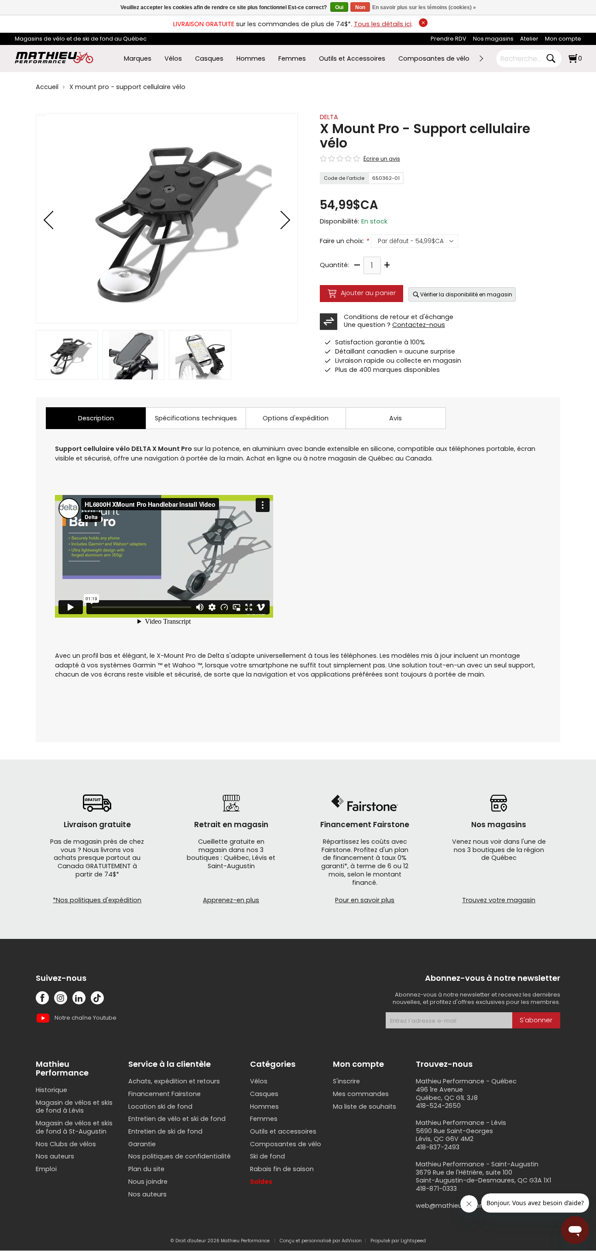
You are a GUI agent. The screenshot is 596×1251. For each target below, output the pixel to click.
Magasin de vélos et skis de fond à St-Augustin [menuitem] (74, 1127)
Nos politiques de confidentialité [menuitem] (179, 1156)
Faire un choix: (344, 241)
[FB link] (42, 997)
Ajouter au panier (368, 293)
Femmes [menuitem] (292, 59)
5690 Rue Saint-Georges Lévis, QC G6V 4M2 (454, 1135)
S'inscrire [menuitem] (346, 1081)
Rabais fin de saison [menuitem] (282, 1169)
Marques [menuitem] (137, 59)
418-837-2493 (437, 1147)
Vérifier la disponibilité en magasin (466, 294)
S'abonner (536, 1020)
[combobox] (522, 58)
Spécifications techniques (196, 418)
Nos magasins (493, 38)
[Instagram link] (60, 997)
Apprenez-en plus (231, 900)
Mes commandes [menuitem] (361, 1093)
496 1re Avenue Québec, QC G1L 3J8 (447, 1093)
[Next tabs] (481, 58)
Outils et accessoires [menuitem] (283, 1131)
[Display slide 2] (133, 355)
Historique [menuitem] (51, 1090)
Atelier (529, 38)
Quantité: (334, 265)
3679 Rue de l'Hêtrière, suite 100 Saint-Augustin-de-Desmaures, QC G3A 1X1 (483, 1176)
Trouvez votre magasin (498, 900)
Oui (339, 7)
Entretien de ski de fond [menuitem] (165, 1131)
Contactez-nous (418, 324)
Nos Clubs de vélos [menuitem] (66, 1144)
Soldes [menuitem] (261, 1181)
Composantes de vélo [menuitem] (433, 59)
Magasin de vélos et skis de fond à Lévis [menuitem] (74, 1106)
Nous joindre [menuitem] (148, 1181)
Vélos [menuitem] (173, 59)
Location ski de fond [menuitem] (160, 1106)
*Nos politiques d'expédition (97, 900)
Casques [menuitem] (209, 59)
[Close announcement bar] (423, 22)
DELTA (329, 117)
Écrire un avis (381, 158)
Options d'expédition (296, 418)
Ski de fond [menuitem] (267, 1156)
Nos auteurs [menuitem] (55, 1156)
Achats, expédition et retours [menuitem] (174, 1081)
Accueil (47, 87)
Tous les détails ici (382, 24)
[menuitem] (448, 39)
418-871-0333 (436, 1188)
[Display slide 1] (67, 355)
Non (360, 7)
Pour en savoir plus (364, 900)
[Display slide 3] (200, 355)
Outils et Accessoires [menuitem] (352, 59)
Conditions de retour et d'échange (398, 317)
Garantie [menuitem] (142, 1144)
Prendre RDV (448, 38)
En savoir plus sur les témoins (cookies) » (424, 7)
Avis (395, 418)
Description (96, 418)
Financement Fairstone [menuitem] (164, 1093)
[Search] (550, 58)
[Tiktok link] (97, 997)
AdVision (352, 1240)
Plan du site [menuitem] (146, 1169)
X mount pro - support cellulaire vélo (127, 87)
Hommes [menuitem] (250, 59)
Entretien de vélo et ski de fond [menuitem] (177, 1118)
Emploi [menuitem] (46, 1169)
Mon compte (563, 38)
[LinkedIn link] (79, 997)
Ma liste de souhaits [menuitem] (364, 1106)
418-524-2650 (438, 1105)
